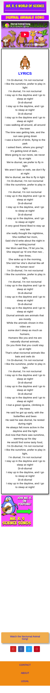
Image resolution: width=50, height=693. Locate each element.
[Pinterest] (37, 649)
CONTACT (25, 665)
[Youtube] (13, 649)
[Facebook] (21, 649)
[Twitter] (29, 649)
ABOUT (25, 673)
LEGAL (25, 681)
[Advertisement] (25, 554)
